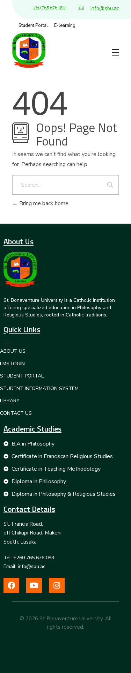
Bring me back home (43, 203)
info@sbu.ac (104, 8)
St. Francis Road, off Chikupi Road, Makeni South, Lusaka (32, 533)
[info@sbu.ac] (81, 8)
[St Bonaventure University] (20, 269)
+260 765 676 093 (48, 7)
